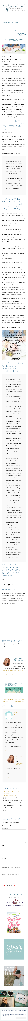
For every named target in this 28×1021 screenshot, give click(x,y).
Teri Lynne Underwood (14, 7)
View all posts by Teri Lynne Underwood (13, 670)
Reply (6, 750)
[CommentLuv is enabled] (8, 886)
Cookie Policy (7, 1015)
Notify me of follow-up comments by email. (11, 868)
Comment (5, 828)
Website (4, 858)
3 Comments (14, 652)
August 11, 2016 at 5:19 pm (17, 715)
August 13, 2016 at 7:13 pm (19, 764)
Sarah (15, 712)
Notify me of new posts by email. (10, 874)
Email (4, 851)
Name (4, 845)
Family (16, 655)
